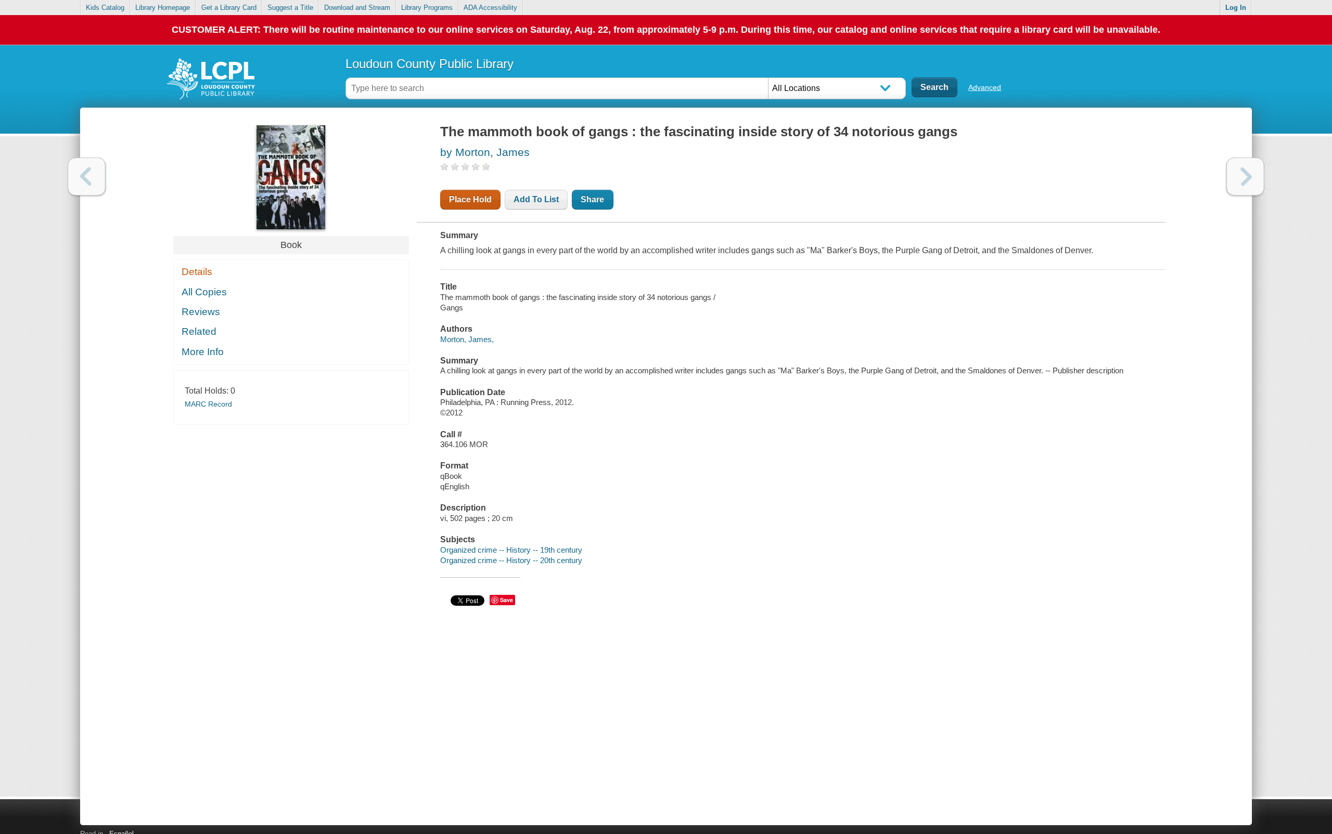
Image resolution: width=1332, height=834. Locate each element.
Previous (87, 177)
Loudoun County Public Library (429, 64)
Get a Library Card (229, 7)
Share (592, 199)
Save (506, 600)
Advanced (984, 87)
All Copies (204, 291)
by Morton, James (485, 152)
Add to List (536, 199)
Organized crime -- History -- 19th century (511, 549)
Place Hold (470, 199)
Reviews (201, 311)
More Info (203, 351)
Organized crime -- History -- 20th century (511, 560)
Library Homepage (162, 7)
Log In (1235, 7)
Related (199, 331)
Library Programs (427, 7)
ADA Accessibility (490, 7)
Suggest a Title (290, 7)
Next (1245, 177)
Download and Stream (357, 7)
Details (197, 271)
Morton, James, (467, 339)
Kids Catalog (105, 7)
